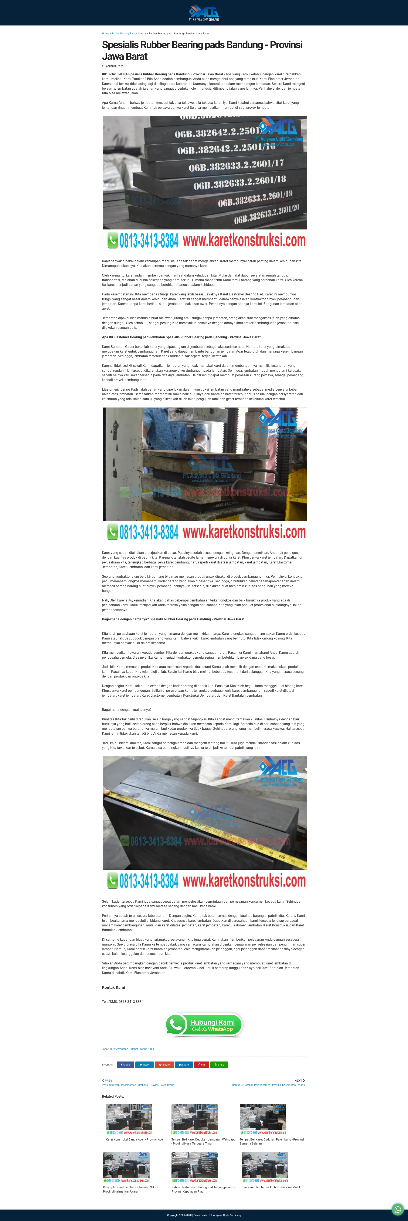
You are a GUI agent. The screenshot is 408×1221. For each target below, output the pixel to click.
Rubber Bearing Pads (124, 33)
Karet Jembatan (119, 1048)
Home (105, 33)
